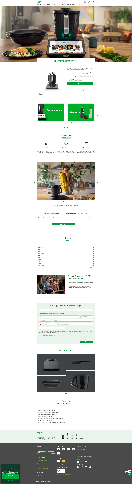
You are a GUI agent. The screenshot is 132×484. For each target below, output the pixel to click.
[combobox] (41, 324)
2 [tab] (66, 127)
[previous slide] (34, 115)
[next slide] (97, 115)
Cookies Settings (10, 480)
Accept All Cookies (10, 475)
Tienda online (81, 4)
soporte (41, 452)
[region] (10, 473)
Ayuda (62, 4)
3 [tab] (67, 127)
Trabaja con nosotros (71, 4)
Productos (39, 4)
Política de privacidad (51, 335)
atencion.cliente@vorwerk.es (50, 454)
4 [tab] (68, 201)
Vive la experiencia (47, 4)
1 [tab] (64, 127)
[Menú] (64, 469)
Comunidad (56, 4)
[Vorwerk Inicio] (39, 2)
